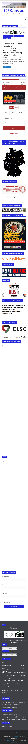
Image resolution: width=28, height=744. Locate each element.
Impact (15, 678)
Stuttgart (11, 690)
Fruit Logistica (4, 675)
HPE (4, 678)
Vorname (4, 585)
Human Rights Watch (9, 678)
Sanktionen (4, 688)
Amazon (24, 662)
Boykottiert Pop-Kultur (8, 35)
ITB (6, 683)
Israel (19, 678)
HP (2, 678)
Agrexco (17, 663)
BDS (23, 665)
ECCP (16, 672)
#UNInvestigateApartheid (8, 663)
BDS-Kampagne (14, 10)
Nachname (5, 593)
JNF (8, 684)
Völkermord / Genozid (18, 690)
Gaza (15, 675)
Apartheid (6, 665)
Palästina (14, 686)
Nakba (10, 686)
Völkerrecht (4, 692)
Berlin (4, 671)
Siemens (19, 688)
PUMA (18, 686)
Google (19, 675)
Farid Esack (21, 672)
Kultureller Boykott (19, 35)
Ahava (20, 663)
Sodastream (5, 690)
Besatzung (9, 672)
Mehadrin (18, 684)
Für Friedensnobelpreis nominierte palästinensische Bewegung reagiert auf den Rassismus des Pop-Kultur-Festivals (13, 49)
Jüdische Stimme (12, 684)
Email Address (5, 576)
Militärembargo (5, 686)
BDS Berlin (20, 669)
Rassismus (22, 686)
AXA (20, 666)
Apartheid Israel (15, 666)
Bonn (13, 672)
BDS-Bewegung (6, 669)
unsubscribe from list (14, 609)
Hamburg (23, 675)
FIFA (25, 672)
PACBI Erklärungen (7, 38)
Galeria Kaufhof (10, 675)
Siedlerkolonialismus (12, 688)
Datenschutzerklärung (7, 726)
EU (18, 672)
